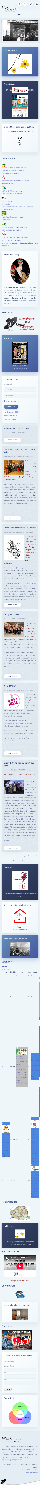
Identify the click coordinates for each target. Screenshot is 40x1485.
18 (36, 856)
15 (24, 856)
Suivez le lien (12, 303)
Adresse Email (9, 1366)
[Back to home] (10, 9)
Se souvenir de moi (12, 401)
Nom (6, 1380)
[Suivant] (26, 860)
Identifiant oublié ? (10, 416)
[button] (19, 14)
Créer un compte (10, 419)
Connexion (11, 406)
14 (20, 856)
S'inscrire (20, 927)
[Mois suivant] (6, 967)
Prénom (7, 1373)
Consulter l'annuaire (20, 930)
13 (16, 856)
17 (32, 856)
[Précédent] (3, 856)
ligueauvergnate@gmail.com (12, 1460)
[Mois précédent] (3, 967)
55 (22, 860)
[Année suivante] (5, 967)
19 (13, 860)
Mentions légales (32, 1473)
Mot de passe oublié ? (11, 412)
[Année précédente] (2, 967)
